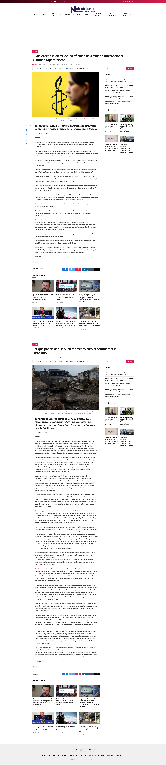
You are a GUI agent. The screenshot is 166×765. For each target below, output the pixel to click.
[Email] (26, 147)
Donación (84, 1)
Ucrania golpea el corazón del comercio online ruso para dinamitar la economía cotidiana (66, 323)
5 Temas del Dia (124, 14)
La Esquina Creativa (91, 760)
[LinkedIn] (26, 139)
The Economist (39, 569)
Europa (45, 14)
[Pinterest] (26, 143)
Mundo (36, 14)
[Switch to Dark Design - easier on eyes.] (133, 1)
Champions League (98, 14)
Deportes (87, 14)
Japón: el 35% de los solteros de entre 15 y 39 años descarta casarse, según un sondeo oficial (126, 128)
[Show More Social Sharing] (87, 68)
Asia (78, 14)
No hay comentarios (53, 64)
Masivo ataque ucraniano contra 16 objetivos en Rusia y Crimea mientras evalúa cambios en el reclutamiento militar (42, 297)
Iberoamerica (68, 14)
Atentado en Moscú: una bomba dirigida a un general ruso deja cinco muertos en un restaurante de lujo (89, 324)
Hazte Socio (92, 1)
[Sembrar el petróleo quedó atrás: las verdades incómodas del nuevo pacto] (111, 138)
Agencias (34, 64)
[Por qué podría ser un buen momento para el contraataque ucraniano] (65, 409)
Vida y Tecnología (112, 14)
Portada (34, 19)
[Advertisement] (83, 35)
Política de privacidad (74, 1)
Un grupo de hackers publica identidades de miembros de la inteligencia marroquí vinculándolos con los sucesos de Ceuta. (89, 297)
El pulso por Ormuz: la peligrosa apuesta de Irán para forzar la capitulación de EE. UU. (42, 323)
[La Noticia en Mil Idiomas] (83, 9)
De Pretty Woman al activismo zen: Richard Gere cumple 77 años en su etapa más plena (111, 128)
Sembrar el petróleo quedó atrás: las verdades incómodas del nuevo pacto (111, 147)
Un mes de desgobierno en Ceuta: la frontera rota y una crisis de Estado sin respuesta (127, 148)
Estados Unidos (54, 14)
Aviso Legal (35, 1)
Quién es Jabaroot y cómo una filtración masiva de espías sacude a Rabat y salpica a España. (65, 297)
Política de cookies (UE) (60, 1)
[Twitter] (26, 134)
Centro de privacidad (46, 1)
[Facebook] (26, 130)
